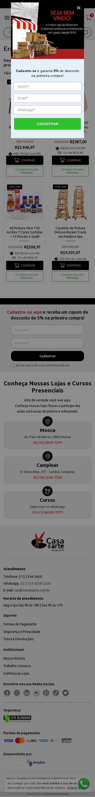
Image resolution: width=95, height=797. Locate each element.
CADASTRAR (47, 124)
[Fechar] (78, 7)
